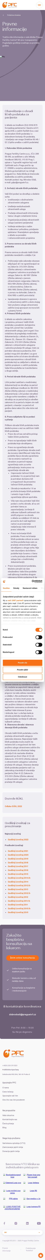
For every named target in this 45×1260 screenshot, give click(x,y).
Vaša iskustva (8, 1115)
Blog (4, 1128)
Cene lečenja (7, 1092)
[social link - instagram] (16, 1223)
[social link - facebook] (4, 1223)
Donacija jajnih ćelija (11, 1151)
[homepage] (9, 5)
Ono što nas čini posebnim (13, 1100)
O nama (5, 1088)
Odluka (13, 807)
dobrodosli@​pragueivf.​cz (22, 1015)
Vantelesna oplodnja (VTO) (13, 1143)
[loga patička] (12, 1177)
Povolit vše (22, 663)
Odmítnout (22, 677)
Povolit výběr (22, 670)
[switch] (38, 637)
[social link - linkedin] (27, 1223)
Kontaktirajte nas (9, 1120)
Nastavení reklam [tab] (30, 588)
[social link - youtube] (39, 1223)
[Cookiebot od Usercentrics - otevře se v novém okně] (32, 581)
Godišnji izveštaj (18, 840)
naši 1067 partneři (16, 600)
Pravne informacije (6, 1249)
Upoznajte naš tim (10, 1096)
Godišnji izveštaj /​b (19, 878)
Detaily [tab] (16, 588)
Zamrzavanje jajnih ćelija (12, 1147)
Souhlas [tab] (6, 588)
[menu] (39, 5)
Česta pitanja (8, 1124)
